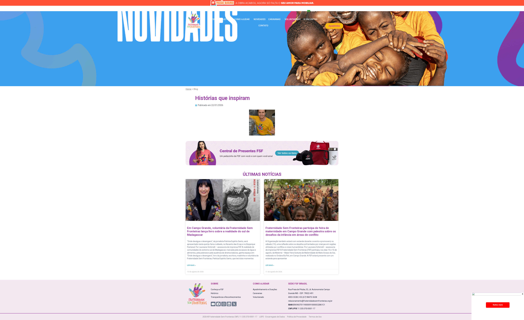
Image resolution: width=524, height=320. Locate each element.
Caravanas (274, 19)
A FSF (212, 19)
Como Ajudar (242, 19)
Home (188, 89)
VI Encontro (310, 19)
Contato (263, 25)
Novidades (260, 19)
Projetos (224, 19)
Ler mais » (191, 265)
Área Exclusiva (334, 17)
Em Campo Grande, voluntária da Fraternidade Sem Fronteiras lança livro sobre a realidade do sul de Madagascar (220, 231)
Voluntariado (293, 19)
